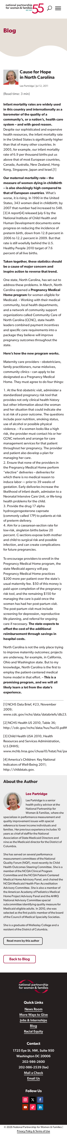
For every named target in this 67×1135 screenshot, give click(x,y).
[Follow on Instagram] (25, 1100)
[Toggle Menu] (58, 8)
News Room (33, 1009)
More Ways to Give (33, 1015)
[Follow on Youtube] (25, 1107)
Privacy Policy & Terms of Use (33, 1131)
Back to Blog (19, 959)
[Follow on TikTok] (33, 1107)
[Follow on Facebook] (40, 1100)
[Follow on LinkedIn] (40, 1107)
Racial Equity (33, 1031)
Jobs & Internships (33, 1020)
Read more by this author (23, 940)
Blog (33, 1026)
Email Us (33, 1078)
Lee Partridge (27, 86)
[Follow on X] (33, 1100)
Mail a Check (33, 1073)
